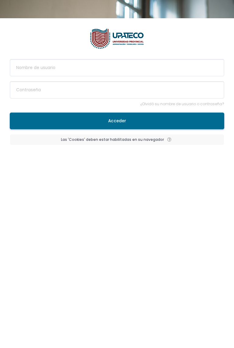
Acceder (117, 121)
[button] (169, 139)
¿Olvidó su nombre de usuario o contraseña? (182, 103)
